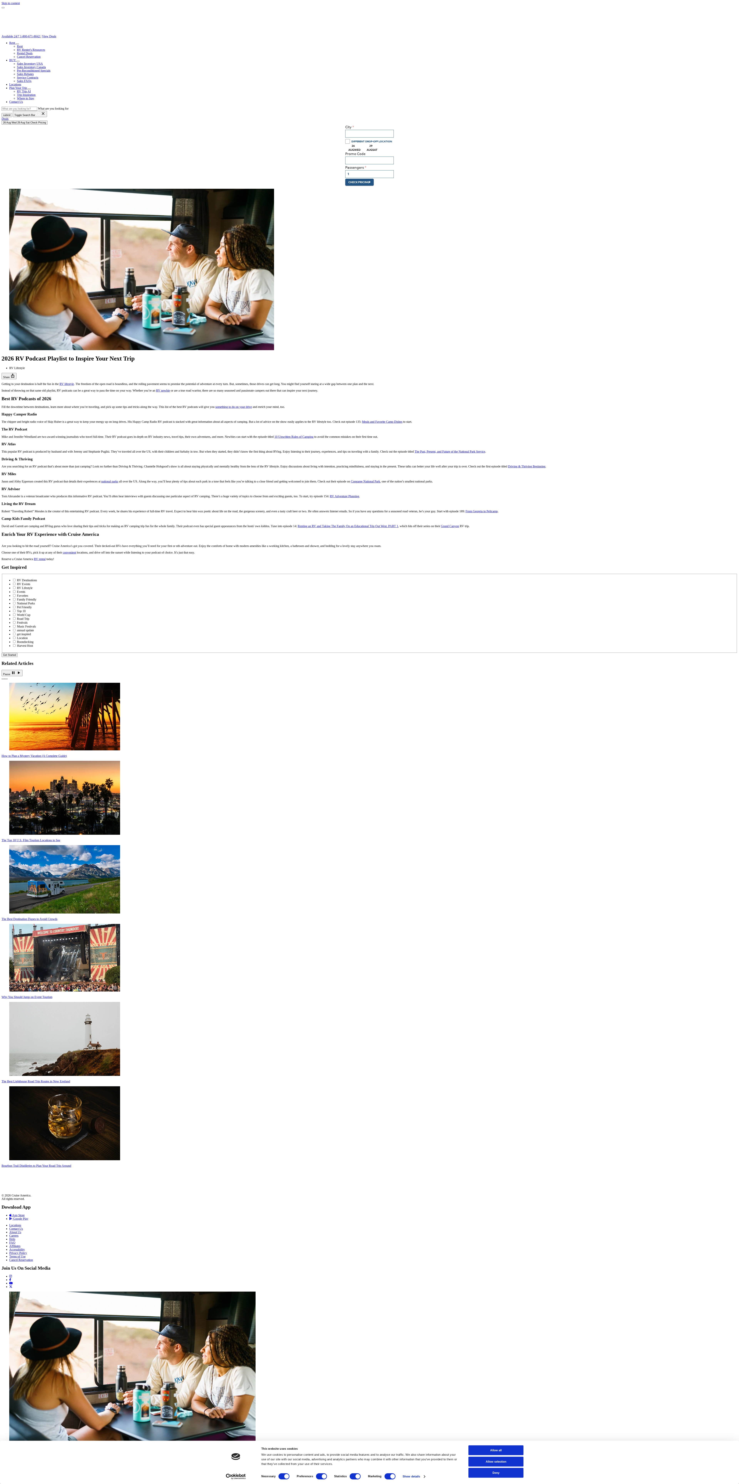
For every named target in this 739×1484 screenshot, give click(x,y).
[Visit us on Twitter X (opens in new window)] (10, 1286)
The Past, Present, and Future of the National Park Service (450, 451)
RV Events (23, 584)
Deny (495, 1472)
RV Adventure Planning (344, 496)
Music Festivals (26, 626)
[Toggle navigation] (3, 7)
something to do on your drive (233, 407)
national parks (109, 481)
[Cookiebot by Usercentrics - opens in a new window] (236, 1476)
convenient (69, 552)
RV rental (40, 559)
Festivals (22, 622)
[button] (17, 43)
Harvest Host (25, 645)
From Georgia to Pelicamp (482, 511)
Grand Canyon (450, 526)
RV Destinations (27, 580)
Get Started (9, 654)
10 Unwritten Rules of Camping (293, 436)
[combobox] (369, 134)
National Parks (26, 603)
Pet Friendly (24, 607)
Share (9, 376)
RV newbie (163, 390)
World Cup (23, 615)
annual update (25, 630)
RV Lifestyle (25, 588)
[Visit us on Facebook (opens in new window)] (10, 1279)
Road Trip (23, 618)
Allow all (496, 1450)
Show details (411, 1476)
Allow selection (496, 1461)
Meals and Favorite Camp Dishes (382, 421)
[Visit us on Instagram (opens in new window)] (10, 1276)
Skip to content (11, 3)
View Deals (49, 36)
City (348, 127)
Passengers (354, 167)
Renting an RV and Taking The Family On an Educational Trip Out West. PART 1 (348, 526)
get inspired (24, 634)
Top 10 (21, 611)
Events (21, 591)
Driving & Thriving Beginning (526, 466)
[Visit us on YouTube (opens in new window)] (11, 1283)
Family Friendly (26, 599)
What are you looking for (53, 108)
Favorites (22, 595)
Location (22, 638)
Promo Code (355, 154)
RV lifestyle (66, 384)
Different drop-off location (371, 141)
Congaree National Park (365, 481)
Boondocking (25, 641)
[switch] (321, 1476)
